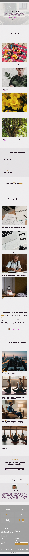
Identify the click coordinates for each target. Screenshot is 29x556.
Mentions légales (19, 549)
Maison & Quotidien (17, 533)
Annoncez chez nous (3, 544)
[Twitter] (3, 536)
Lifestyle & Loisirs (17, 532)
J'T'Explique (4, 528)
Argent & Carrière (17, 530)
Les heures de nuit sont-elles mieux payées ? (12, 298)
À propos (2, 540)
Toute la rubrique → (14, 344)
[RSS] (6, 536)
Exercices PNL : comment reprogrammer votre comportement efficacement (13, 398)
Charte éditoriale (3, 542)
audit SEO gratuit (17, 552)
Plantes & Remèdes (17, 529)
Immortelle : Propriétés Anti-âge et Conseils (12, 114)
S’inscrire (21, 469)
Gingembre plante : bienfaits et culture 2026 (12, 89)
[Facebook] (1, 536)
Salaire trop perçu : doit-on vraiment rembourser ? (14, 275)
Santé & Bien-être (17, 531)
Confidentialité (23, 549)
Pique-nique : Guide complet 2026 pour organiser (13, 64)
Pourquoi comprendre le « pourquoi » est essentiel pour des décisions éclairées (14, 373)
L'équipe (2, 541)
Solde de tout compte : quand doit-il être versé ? (13, 252)
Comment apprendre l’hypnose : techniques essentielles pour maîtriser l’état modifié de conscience (12, 422)
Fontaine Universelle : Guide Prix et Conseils (15, 11)
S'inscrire (21, 544)
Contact (2, 543)
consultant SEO (13, 552)
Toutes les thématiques (18, 534)
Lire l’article (14, 19)
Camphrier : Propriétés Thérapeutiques (11, 139)
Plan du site (27, 549)
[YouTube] (5, 536)
